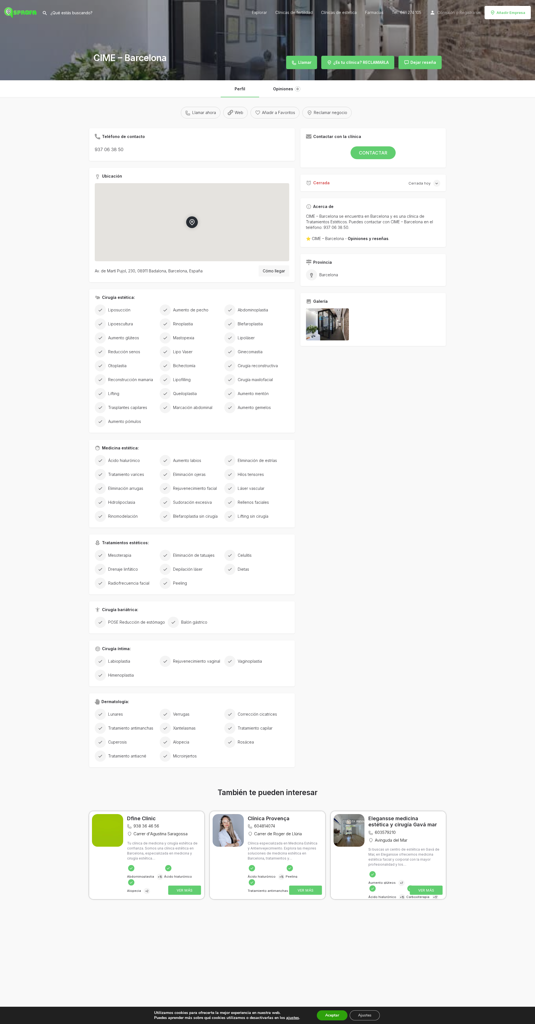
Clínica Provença (269, 818)
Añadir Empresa (511, 12)
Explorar (259, 12)
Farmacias (374, 12)
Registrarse (469, 12)
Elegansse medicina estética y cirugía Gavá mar (402, 821)
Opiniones (286, 88)
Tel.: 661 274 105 (406, 12)
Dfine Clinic (141, 818)
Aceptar (332, 1015)
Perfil (240, 88)
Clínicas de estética (339, 12)
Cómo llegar (274, 270)
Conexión (446, 12)
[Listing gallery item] (327, 324)
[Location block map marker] (192, 222)
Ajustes (364, 1015)
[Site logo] (21, 11)
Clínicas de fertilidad (294, 12)
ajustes (292, 1017)
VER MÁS (185, 890)
